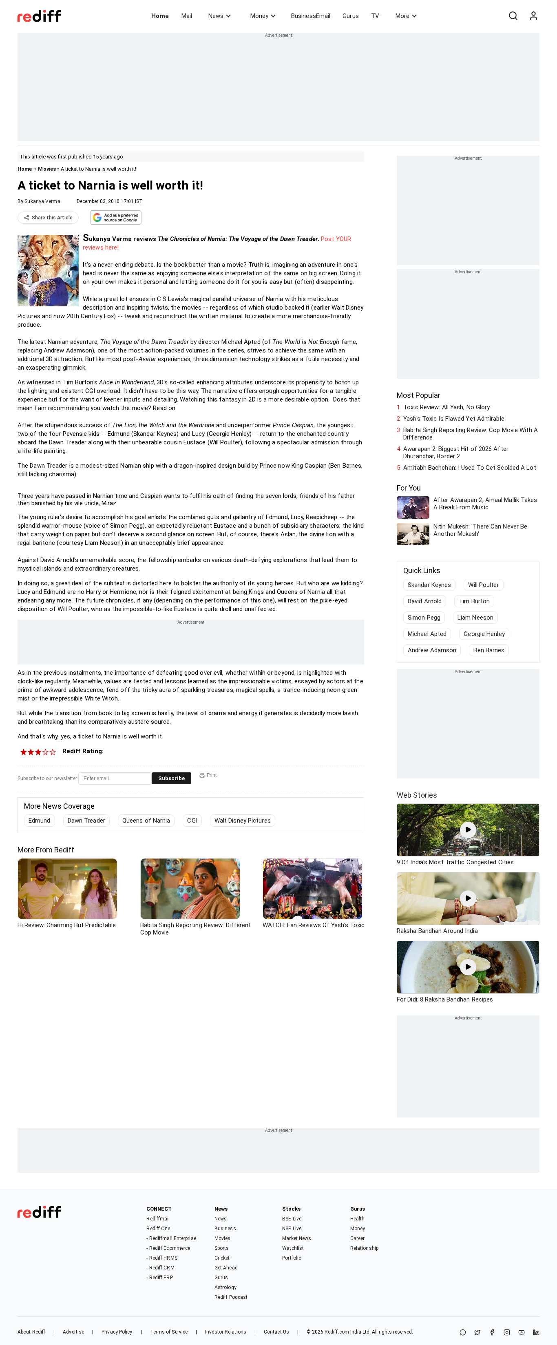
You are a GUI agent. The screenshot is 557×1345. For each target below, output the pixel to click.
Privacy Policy (117, 1332)
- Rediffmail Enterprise (171, 1238)
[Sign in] (533, 15)
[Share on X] (477, 1333)
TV (375, 16)
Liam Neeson (475, 617)
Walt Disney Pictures (242, 820)
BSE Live (291, 1219)
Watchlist (293, 1248)
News (215, 16)
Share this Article (52, 218)
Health (357, 1219)
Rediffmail (158, 1219)
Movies (47, 169)
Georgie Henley (484, 634)
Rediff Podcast (231, 1297)
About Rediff (31, 1332)
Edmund (40, 820)
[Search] (513, 15)
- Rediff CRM (160, 1268)
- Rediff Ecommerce (168, 1248)
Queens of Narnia (146, 820)
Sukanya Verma (42, 201)
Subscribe (171, 778)
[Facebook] (492, 1333)
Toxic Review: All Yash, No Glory (446, 407)
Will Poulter (483, 585)
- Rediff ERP (159, 1277)
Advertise (73, 1332)
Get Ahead (226, 1268)
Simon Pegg (424, 617)
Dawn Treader (86, 820)
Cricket (222, 1258)
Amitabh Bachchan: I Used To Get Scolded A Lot (469, 467)
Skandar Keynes (429, 585)
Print (212, 775)
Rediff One (158, 1228)
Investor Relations (225, 1332)
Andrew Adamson (432, 650)
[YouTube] (521, 1333)
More (402, 16)
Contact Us (276, 1332)
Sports (221, 1248)
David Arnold (425, 601)
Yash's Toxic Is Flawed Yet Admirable (453, 418)
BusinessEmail (310, 16)
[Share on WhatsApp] (463, 1333)
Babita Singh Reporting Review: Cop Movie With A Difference (470, 433)
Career (357, 1238)
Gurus (351, 16)
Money (259, 16)
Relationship (364, 1248)
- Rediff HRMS (161, 1258)
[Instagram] (507, 1333)
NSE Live (291, 1228)
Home (160, 16)
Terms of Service (169, 1332)
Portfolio (291, 1258)
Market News (296, 1238)
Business (225, 1228)
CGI (192, 820)
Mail (186, 16)
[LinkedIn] (536, 1333)
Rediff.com (337, 1332)
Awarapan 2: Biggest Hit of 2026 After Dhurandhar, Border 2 (455, 452)
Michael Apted (427, 634)
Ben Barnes (488, 650)
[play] (468, 830)
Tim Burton (474, 601)
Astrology (225, 1287)
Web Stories (417, 795)
